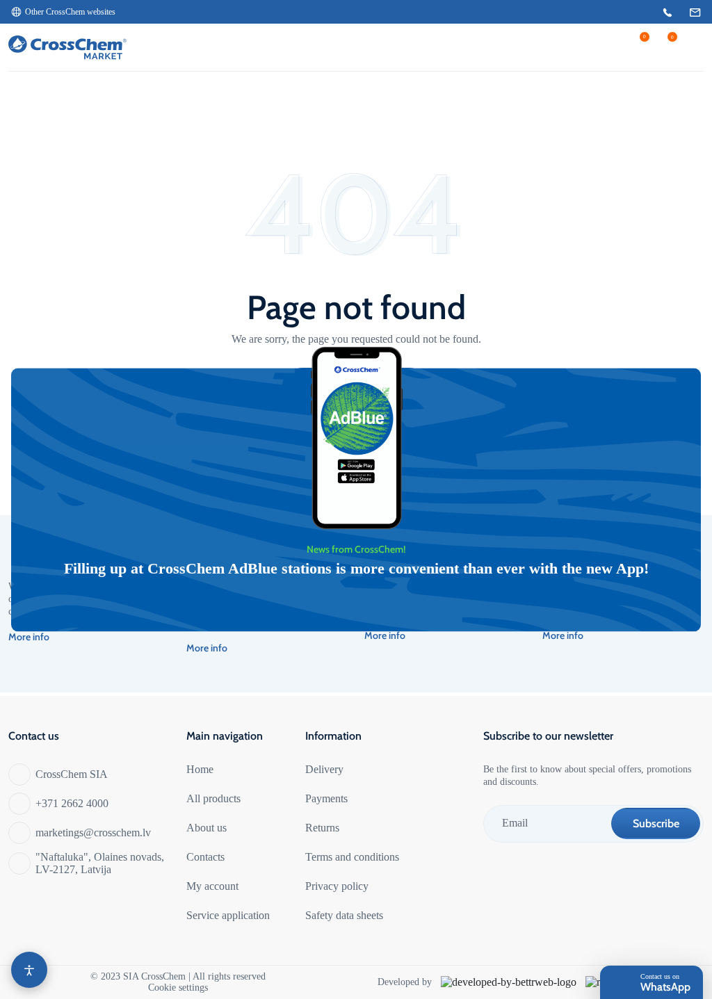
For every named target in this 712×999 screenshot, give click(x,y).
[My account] (596, 47)
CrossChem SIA (71, 774)
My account (212, 886)
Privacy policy (337, 886)
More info (28, 637)
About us (206, 828)
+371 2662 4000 (71, 803)
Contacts (205, 857)
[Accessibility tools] (29, 970)
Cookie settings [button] (178, 987)
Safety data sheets (344, 915)
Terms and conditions (352, 857)
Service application (228, 915)
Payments (326, 798)
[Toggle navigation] (691, 47)
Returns (322, 828)
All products (213, 798)
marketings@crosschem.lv (93, 832)
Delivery (324, 769)
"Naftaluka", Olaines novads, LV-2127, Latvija (99, 863)
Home (199, 769)
